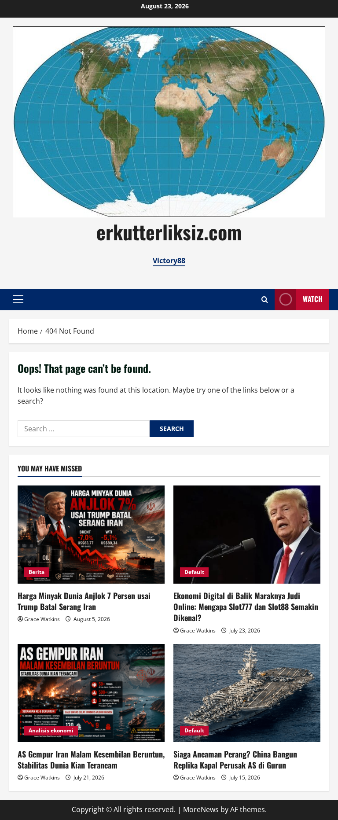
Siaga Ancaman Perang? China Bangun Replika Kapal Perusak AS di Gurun (235, 759)
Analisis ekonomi (51, 730)
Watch (313, 299)
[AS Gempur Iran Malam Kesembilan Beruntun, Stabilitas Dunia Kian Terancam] (91, 693)
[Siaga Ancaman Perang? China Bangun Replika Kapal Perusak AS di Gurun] (246, 693)
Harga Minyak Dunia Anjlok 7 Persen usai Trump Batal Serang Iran (84, 601)
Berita (36, 572)
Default (194, 572)
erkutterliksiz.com (169, 231)
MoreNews (201, 809)
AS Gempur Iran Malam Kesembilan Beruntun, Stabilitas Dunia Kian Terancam (91, 759)
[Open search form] (264, 299)
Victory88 (169, 260)
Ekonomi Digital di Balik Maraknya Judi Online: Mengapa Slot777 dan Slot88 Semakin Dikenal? (245, 606)
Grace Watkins (42, 619)
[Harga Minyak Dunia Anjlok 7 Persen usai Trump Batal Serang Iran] (91, 534)
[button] (18, 299)
